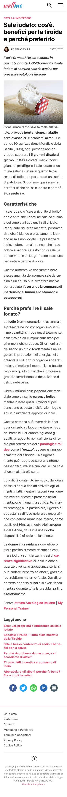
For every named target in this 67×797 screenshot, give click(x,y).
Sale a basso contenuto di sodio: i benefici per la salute (33, 646)
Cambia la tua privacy (33, 784)
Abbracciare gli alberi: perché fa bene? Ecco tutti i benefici (32, 673)
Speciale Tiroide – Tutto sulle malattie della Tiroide (31, 636)
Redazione (11, 719)
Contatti (9, 724)
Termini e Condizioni (17, 735)
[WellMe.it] (13, 5)
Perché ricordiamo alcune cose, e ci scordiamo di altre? (29, 655)
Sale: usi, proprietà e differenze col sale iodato (32, 627)
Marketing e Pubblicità (18, 729)
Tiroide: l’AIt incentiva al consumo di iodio (30, 664)
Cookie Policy (13, 745)
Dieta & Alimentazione (17, 18)
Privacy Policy (13, 740)
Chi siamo (10, 714)
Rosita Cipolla (20, 49)
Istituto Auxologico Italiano (34, 603)
